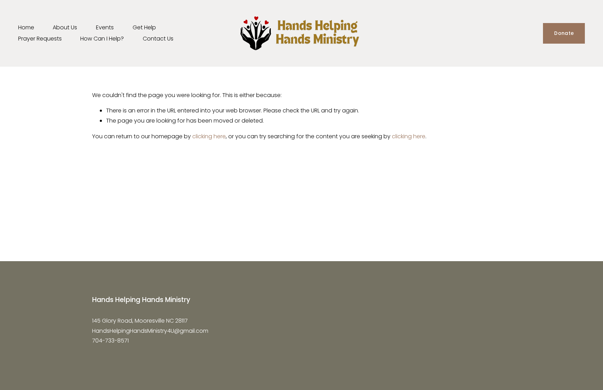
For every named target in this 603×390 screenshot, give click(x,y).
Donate (564, 33)
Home (26, 27)
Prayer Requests (40, 39)
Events (105, 27)
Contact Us (158, 39)
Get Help (144, 27)
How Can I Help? (102, 39)
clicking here (209, 136)
